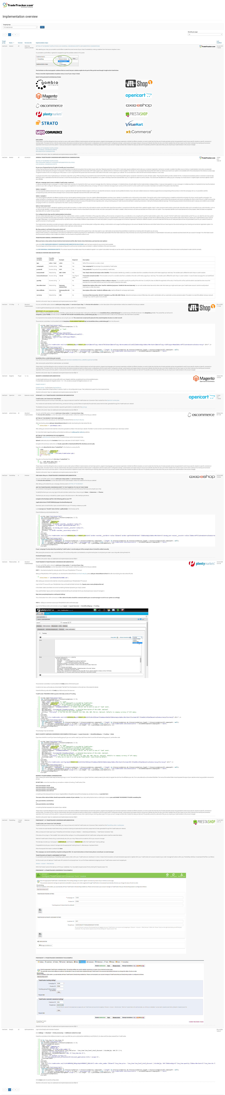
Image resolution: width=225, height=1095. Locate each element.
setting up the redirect (78, 432)
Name (10, 42)
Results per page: (193, 32)
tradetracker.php (46, 437)
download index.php (78, 419)
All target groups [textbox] (8, 27)
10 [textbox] (189, 34)
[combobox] (20, 27)
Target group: (7, 24)
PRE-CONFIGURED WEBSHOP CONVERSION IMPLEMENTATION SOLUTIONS (55, 162)
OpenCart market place (113, 400)
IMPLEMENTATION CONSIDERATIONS (90, 46)
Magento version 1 (40, 387)
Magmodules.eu (57, 387)
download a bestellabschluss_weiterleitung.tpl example (80, 359)
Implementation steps (42, 42)
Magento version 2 (40, 384)
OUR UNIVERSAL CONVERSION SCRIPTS (69, 46)
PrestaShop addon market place (115, 825)
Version (20, 42)
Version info (28, 42)
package (84, 407)
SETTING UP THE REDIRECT (76, 484)
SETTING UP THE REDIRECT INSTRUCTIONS (47, 46)
